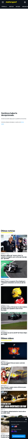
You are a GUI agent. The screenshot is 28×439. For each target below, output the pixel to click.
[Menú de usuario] (24, 2)
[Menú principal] (3, 2)
